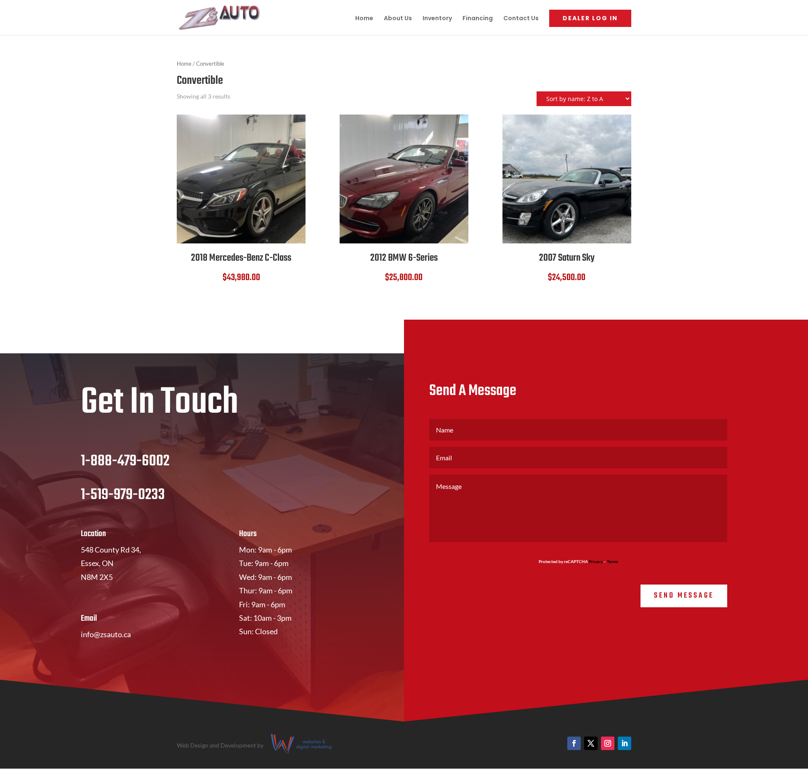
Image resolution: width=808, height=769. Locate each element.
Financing (477, 18)
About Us (398, 18)
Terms (612, 561)
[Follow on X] (591, 743)
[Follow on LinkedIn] (624, 743)
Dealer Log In (590, 18)
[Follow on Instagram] (607, 743)
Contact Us (521, 18)
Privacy (596, 561)
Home (364, 18)
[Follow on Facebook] (574, 743)
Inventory (437, 18)
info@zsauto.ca (106, 634)
